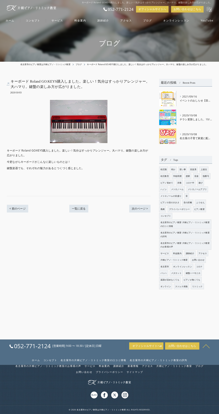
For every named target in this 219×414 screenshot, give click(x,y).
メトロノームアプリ (197, 189)
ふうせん (200, 202)
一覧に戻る (79, 208)
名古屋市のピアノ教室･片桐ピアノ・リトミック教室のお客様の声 (185, 245)
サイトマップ (135, 372)
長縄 (162, 209)
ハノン (163, 189)
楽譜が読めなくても (169, 279)
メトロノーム (177, 189)
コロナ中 (190, 182)
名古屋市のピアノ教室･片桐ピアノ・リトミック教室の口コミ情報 (185, 224)
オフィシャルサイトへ (152, 9)
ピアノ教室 (199, 209)
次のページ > (140, 208)
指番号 (206, 176)
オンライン (165, 286)
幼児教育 (164, 176)
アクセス (202, 253)
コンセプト (165, 215)
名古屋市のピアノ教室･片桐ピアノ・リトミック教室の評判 (185, 234)
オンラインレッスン (182, 266)
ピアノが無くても (192, 279)
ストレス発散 (181, 286)
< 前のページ (17, 208)
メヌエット (176, 273)
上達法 (204, 169)
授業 (188, 176)
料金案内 (177, 253)
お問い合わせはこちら (187, 9)
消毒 (179, 182)
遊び (200, 182)
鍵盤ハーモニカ (193, 273)
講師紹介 (190, 253)
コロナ (199, 266)
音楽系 (193, 169)
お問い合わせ (198, 259)
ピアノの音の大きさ (169, 202)
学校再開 (177, 176)
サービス (164, 253)
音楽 (196, 176)
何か (173, 169)
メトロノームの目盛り (170, 195)
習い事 (182, 169)
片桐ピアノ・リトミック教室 (174, 259)
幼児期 (163, 169)
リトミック (197, 286)
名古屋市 (164, 266)
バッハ (163, 273)
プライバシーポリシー (179, 209)
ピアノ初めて (166, 182)
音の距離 (188, 202)
